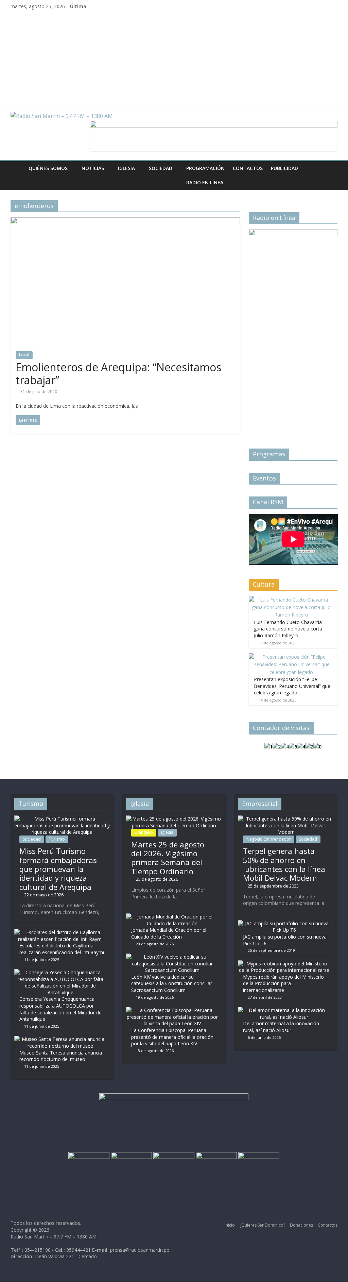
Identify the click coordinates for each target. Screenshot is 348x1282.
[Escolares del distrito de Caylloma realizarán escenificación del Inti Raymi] (60, 932)
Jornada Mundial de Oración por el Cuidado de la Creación (168, 933)
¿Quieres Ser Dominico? (262, 1225)
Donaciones (301, 1225)
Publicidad (284, 168)
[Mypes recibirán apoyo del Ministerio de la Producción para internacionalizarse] (284, 963)
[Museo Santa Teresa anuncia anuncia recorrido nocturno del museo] (60, 1039)
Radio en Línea (204, 182)
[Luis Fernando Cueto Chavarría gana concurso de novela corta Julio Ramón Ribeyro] (291, 599)
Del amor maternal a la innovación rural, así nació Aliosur (281, 1026)
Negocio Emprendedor (268, 839)
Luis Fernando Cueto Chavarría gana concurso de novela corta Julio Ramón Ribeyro (288, 629)
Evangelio (144, 832)
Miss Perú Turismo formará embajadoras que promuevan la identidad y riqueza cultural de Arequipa (58, 869)
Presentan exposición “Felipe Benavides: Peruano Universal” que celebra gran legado (292, 686)
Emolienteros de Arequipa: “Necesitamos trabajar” (118, 373)
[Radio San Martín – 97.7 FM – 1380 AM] (17, 168)
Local (24, 355)
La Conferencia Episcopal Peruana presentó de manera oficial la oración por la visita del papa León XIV (172, 1037)
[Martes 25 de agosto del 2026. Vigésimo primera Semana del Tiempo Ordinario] (174, 818)
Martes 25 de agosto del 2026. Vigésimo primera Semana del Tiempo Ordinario (167, 857)
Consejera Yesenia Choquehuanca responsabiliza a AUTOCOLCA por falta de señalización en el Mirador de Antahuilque (60, 1009)
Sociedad (160, 168)
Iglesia (126, 168)
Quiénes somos (48, 168)
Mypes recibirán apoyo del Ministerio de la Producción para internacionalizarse (283, 983)
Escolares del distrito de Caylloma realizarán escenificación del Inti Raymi (61, 949)
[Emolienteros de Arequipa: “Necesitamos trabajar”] (125, 221)
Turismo (57, 839)
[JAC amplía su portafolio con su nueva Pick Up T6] (284, 923)
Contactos (248, 168)
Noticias (93, 168)
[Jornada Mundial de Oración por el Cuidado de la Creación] (172, 916)
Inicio (230, 1225)
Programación (205, 168)
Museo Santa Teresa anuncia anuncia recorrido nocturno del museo (60, 1056)
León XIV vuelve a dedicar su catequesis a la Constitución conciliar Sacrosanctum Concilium (171, 983)
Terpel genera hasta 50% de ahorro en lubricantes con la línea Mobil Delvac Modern (284, 864)
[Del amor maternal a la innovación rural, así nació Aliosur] (284, 1010)
